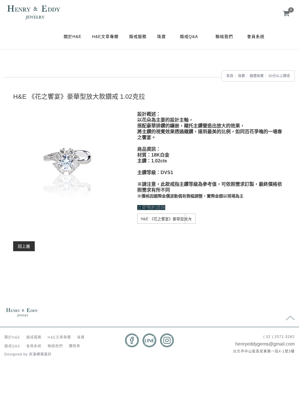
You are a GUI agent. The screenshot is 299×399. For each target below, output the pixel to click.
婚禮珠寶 (257, 76)
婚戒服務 (138, 36)
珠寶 (161, 36)
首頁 (229, 76)
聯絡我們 (224, 36)
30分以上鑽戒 (279, 76)
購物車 (74, 346)
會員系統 (256, 36)
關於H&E (72, 36)
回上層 (24, 246)
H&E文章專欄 (105, 36)
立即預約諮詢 (151, 207)
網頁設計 (44, 354)
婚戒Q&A (189, 36)
